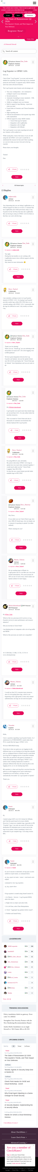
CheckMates (10, 1123)
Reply (16, 177)
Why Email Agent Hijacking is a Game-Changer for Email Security (19, 1094)
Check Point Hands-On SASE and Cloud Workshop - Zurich (17, 1082)
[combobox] (19, 51)
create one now (16, 1163)
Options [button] (34, 44)
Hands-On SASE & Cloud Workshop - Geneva (18, 1116)
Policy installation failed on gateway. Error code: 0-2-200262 (18, 1015)
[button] (8, 15)
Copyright (7, 1170)
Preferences (30, 15)
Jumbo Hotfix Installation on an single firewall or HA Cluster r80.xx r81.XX (17, 1028)
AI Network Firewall (10, 44)
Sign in (9, 1155)
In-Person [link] (27, 1046)
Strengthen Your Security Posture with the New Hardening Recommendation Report (18, 1022)
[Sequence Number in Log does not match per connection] (3, 185)
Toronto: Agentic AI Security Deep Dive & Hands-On (19, 1071)
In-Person (8, 1064)
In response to (12, 250)
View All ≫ (7, 999)
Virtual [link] (19, 1046)
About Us (23, 1170)
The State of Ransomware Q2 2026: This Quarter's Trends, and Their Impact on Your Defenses (19, 1058)
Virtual (7, 1050)
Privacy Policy (29, 10)
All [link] (13, 1046)
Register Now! (15, 31)
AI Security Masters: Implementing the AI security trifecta (19, 1106)
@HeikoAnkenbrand (14, 407)
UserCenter (30, 1170)
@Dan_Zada (8, 614)
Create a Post (30, 39)
